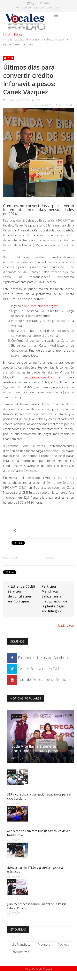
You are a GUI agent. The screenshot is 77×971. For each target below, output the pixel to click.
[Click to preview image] (38, 151)
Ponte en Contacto (27, 7)
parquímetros (20, 952)
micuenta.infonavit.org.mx (41, 306)
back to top (66, 625)
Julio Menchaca (21, 944)
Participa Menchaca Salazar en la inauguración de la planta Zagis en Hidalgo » (54, 598)
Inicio (6, 34)
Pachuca (63, 944)
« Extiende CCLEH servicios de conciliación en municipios (21, 593)
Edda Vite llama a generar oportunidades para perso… (36, 748)
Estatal (18, 34)
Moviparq (44, 944)
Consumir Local (50, 7)
